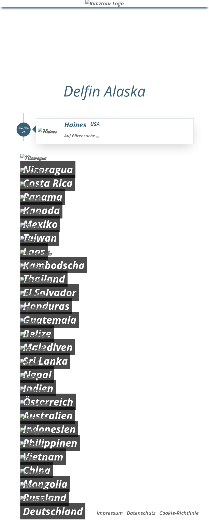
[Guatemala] (104, 308)
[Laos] (104, 240)
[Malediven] (104, 335)
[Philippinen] (104, 431)
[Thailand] (104, 267)
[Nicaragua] (104, 158)
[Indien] (104, 376)
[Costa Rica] (104, 171)
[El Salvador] (104, 281)
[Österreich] (104, 390)
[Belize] (104, 322)
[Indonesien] (104, 417)
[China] (104, 458)
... (97, 135)
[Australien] (104, 404)
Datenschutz (141, 512)
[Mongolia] (104, 472)
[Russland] (104, 486)
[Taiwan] (104, 226)
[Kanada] (104, 198)
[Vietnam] (104, 445)
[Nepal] (104, 363)
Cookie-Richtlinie (179, 512)
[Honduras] (104, 294)
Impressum (110, 512)
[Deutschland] (104, 499)
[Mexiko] (104, 212)
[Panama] (104, 185)
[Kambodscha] (104, 253)
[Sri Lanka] (104, 349)
